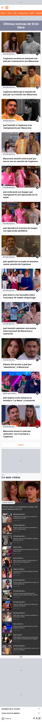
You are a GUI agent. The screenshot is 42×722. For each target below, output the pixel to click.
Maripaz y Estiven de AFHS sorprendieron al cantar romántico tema (25, 528)
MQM (31, 13)
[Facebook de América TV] (34, 718)
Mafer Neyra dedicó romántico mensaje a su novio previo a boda (25, 616)
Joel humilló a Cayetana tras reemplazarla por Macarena (17, 126)
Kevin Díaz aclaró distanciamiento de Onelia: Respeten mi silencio (25, 627)
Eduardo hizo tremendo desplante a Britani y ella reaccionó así (25, 539)
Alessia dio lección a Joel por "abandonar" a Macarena (17, 365)
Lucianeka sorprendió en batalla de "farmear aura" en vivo (25, 572)
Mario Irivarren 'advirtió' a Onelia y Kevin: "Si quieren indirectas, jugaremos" (25, 561)
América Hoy (23, 13)
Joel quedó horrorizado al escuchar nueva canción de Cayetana (20, 262)
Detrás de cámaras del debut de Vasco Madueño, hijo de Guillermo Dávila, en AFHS (25, 594)
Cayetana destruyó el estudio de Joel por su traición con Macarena (20, 93)
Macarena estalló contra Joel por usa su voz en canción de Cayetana (20, 160)
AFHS (9, 13)
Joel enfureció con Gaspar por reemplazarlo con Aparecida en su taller (20, 195)
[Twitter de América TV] (37, 718)
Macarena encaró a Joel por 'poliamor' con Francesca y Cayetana (17, 434)
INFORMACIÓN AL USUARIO (11, 709)
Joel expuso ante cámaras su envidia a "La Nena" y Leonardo (19, 399)
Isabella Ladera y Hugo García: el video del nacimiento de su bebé (25, 517)
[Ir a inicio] (6, 7)
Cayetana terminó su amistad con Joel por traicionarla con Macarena (21, 59)
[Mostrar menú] (2, 8)
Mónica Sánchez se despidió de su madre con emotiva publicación (26, 583)
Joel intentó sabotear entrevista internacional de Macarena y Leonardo (19, 331)
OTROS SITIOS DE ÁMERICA (11, 713)
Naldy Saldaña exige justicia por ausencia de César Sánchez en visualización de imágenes (25, 638)
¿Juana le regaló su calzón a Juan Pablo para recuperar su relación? (25, 605)
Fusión (3, 13)
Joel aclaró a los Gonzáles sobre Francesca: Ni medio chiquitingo (19, 296)
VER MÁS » (21, 445)
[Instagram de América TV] (39, 718)
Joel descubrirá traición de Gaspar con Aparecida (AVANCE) (20, 229)
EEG (15, 13)
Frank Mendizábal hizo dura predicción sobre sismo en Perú (25, 550)
